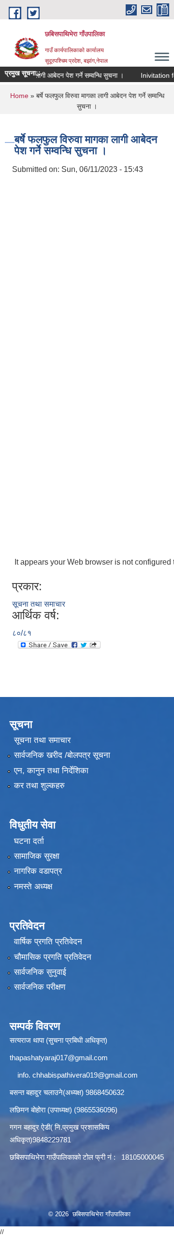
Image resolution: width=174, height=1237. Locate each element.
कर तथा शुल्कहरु (39, 785)
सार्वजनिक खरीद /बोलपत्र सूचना (62, 755)
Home (19, 96)
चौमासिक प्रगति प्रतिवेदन (52, 957)
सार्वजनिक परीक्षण (39, 987)
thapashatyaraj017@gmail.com (59, 1057)
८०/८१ (21, 633)
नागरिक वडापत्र (38, 871)
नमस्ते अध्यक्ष (33, 886)
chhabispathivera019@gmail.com (85, 1075)
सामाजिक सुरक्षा (36, 856)
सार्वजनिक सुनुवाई (40, 972)
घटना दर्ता (29, 841)
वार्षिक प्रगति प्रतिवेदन (48, 941)
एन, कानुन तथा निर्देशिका (51, 770)
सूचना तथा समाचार (38, 604)
